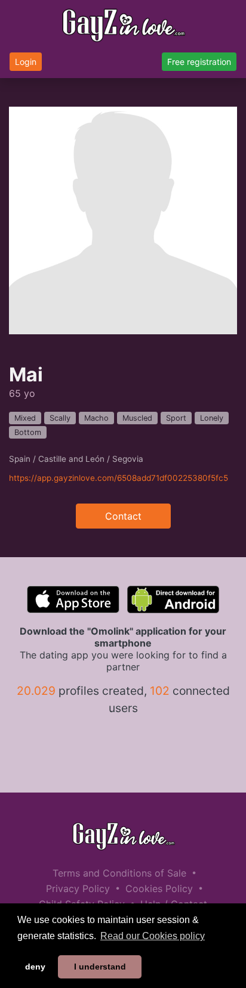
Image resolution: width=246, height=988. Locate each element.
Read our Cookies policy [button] (152, 936)
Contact (123, 516)
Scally (60, 418)
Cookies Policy (159, 888)
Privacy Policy (78, 888)
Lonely (211, 418)
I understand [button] (100, 966)
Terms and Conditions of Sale (119, 873)
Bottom (27, 432)
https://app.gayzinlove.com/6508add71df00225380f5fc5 (118, 478)
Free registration (199, 62)
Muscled (137, 418)
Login (25, 62)
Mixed (25, 418)
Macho (96, 418)
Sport (176, 418)
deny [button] (35, 966)
